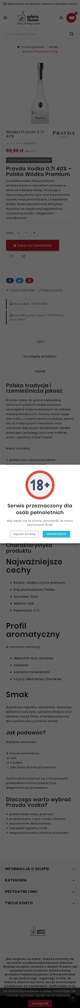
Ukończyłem (56, 534)
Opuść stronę (24, 534)
